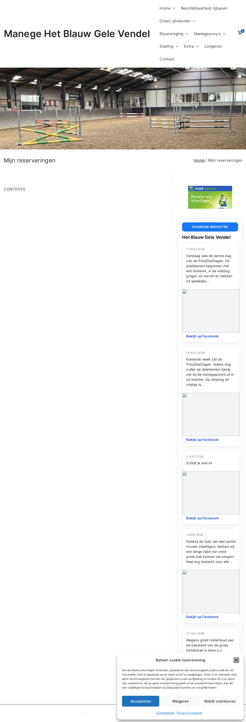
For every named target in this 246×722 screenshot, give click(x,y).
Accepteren (140, 701)
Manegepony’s (207, 33)
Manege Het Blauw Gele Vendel (77, 33)
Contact (167, 59)
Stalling (166, 46)
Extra (189, 46)
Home (165, 8)
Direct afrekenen (175, 21)
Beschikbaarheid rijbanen (204, 8)
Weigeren (180, 701)
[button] (236, 660)
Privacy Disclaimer (190, 713)
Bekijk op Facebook (202, 336)
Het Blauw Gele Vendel (206, 237)
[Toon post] (211, 311)
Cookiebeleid (165, 713)
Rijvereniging (171, 33)
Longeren (213, 46)
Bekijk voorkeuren (220, 701)
